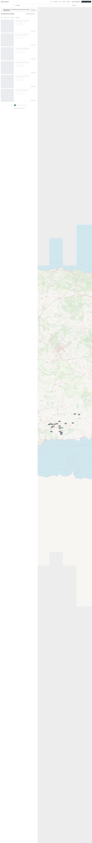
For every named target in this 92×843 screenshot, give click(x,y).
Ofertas (64, 1)
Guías (60, 1)
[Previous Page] (13, 325)
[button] (88, 347)
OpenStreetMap (89, 842)
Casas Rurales (55, 1)
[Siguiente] (12, 27)
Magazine (68, 1)
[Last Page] (26, 325)
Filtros (75, 5)
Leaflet (82, 842)
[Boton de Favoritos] (35, 21)
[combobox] (42, 5)
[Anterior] (2, 27)
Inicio (51, 1)
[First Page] (11, 325)
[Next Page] (24, 325)
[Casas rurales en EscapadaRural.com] (5, 1)
